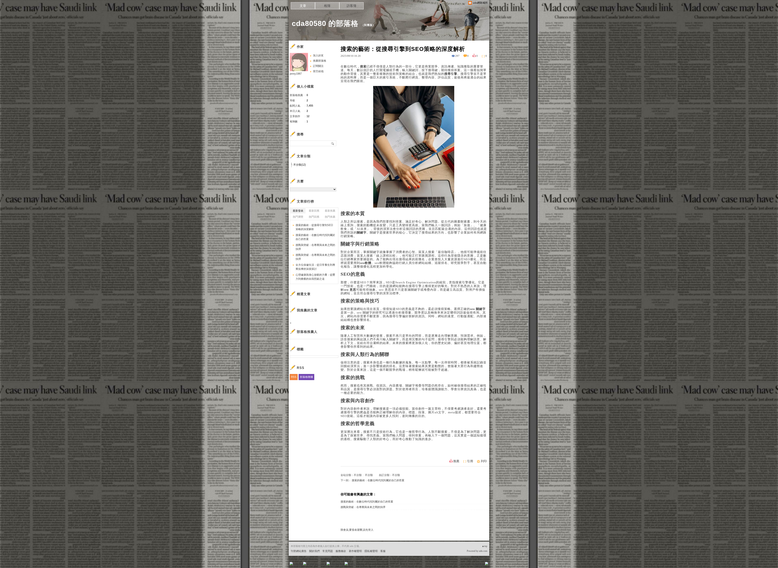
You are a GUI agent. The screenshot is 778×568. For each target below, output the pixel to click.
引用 (470, 461)
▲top (484, 546)
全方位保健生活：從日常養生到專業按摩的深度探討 (315, 266)
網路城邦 (478, 564)
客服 (383, 551)
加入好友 (318, 55)
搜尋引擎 (467, 73)
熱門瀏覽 (298, 216)
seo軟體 (380, 263)
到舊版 (368, 25)
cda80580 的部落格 (325, 23)
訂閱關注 (318, 66)
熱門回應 (314, 216)
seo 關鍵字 (364, 312)
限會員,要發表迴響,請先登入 (357, 529)
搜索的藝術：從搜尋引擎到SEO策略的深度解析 (314, 227)
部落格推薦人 (307, 331)
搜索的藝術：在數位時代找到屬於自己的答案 (378, 480)
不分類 (358, 475)
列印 (484, 461)
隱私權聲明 (371, 551)
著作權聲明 (355, 551)
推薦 (456, 461)
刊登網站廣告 (299, 551)
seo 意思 (385, 289)
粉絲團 (298, 564)
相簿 (327, 6)
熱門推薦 (330, 216)
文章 (303, 6)
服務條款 (341, 551)
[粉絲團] (291, 563)
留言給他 (318, 71)
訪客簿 (351, 6)
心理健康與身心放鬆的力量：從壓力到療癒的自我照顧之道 (315, 276)
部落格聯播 (306, 376)
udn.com (483, 551)
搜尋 (332, 143)
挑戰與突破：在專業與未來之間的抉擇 (363, 507)
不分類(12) (299, 164)
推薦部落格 (319, 60)
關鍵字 (374, 232)
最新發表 (298, 210)
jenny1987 (296, 73)
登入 (461, 564)
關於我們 (314, 551)
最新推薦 (330, 210)
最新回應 (314, 210)
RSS (293, 376)
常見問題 (327, 551)
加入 (468, 564)
